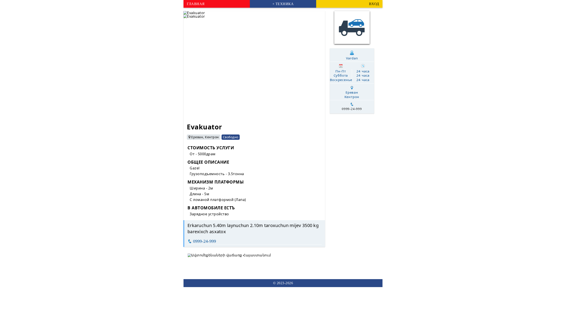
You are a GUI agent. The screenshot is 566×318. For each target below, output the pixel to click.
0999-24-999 (204, 241)
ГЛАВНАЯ (196, 4)
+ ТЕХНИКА (283, 4)
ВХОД (374, 4)
